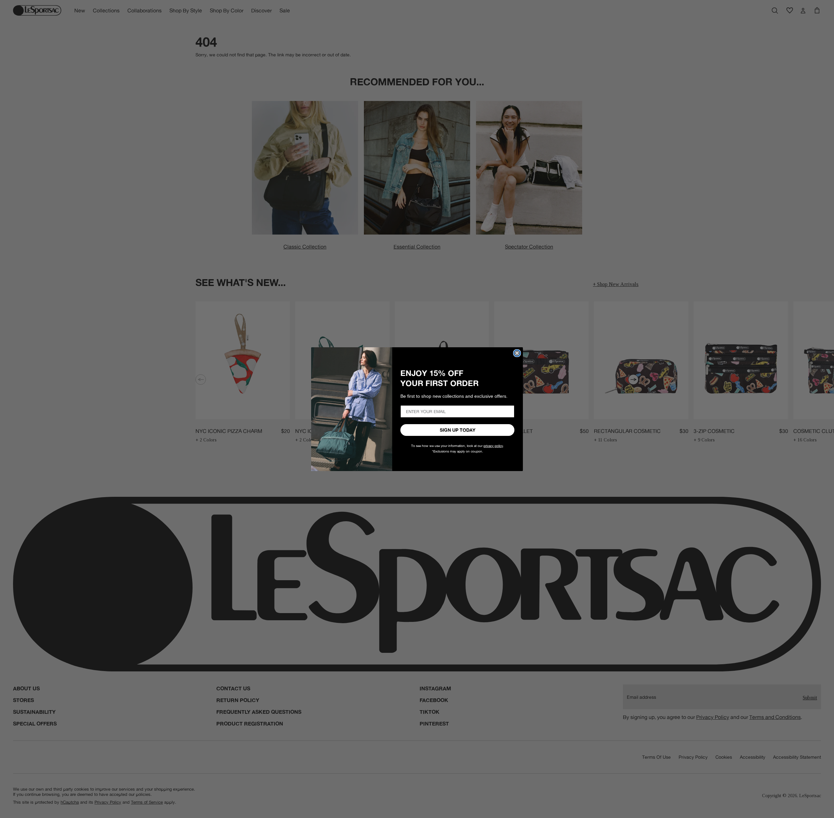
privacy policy (493, 446)
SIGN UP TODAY (457, 430)
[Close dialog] (517, 353)
